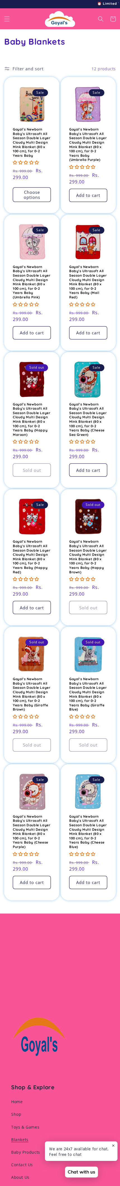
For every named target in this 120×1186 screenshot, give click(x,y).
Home (17, 1101)
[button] (7, 19)
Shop (16, 1114)
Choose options (32, 194)
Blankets (19, 1139)
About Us (20, 1177)
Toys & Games (25, 1127)
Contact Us (22, 1164)
